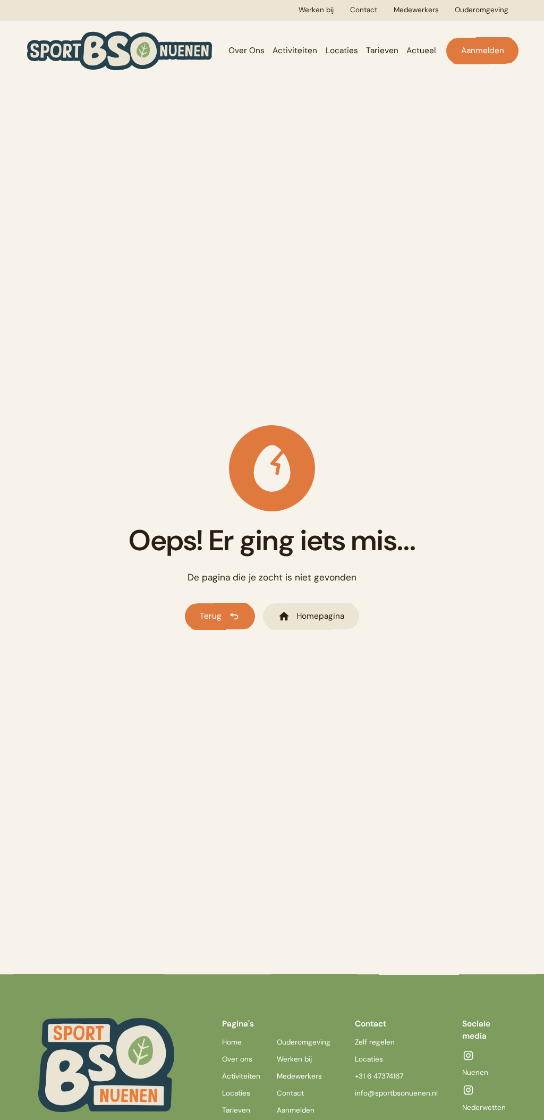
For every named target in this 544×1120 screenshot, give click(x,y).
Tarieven (382, 50)
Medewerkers (416, 9)
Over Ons (246, 50)
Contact (363, 9)
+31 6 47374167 (379, 1076)
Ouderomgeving (481, 9)
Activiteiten (295, 50)
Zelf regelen (375, 1042)
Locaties (342, 50)
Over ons (237, 1059)
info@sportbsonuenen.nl (396, 1093)
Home (232, 1042)
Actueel (421, 50)
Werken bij (316, 9)
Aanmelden (482, 50)
